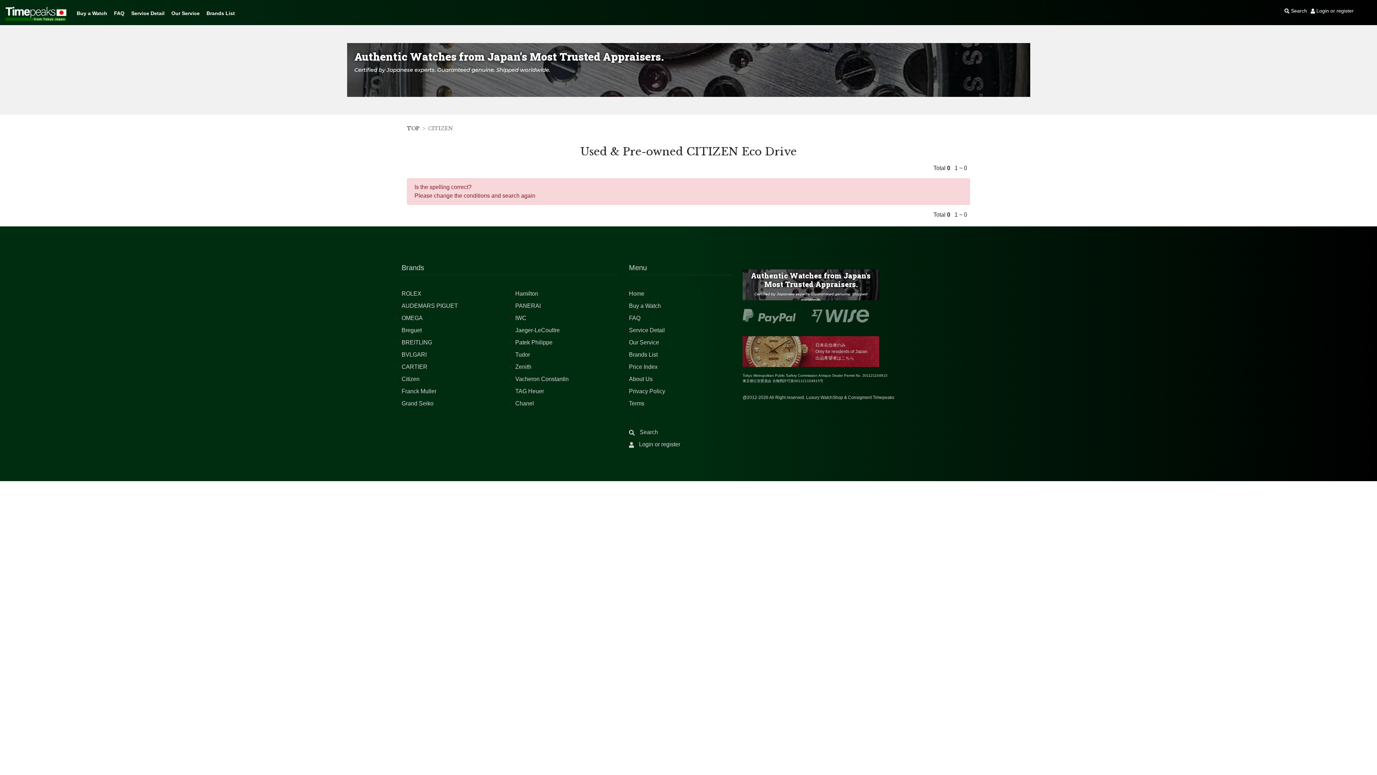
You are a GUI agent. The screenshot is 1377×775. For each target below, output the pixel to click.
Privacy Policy (647, 391)
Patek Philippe (534, 342)
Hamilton (526, 294)
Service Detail (148, 13)
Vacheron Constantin (542, 379)
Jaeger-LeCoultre (537, 330)
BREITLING (417, 342)
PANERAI (528, 306)
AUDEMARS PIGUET (430, 306)
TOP (413, 128)
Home (636, 294)
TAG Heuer (529, 391)
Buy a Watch (92, 13)
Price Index (643, 367)
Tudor (522, 355)
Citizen (411, 379)
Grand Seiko (418, 403)
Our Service (185, 13)
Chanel (524, 403)
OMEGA (412, 318)
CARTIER (414, 367)
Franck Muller (419, 391)
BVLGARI (414, 355)
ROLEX (411, 294)
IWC (520, 318)
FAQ (119, 13)
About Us (641, 379)
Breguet (412, 330)
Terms (636, 403)
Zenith (523, 367)
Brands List (221, 13)
